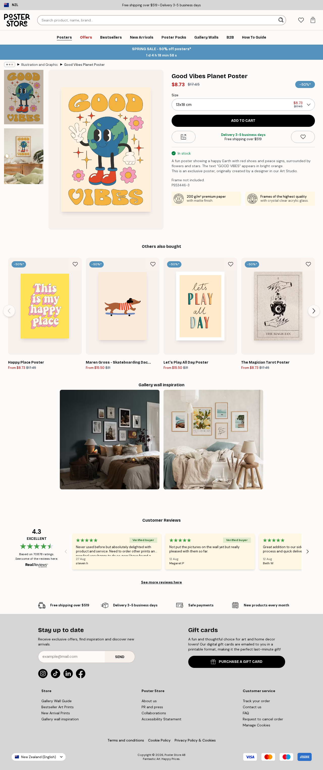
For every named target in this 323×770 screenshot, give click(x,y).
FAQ (246, 713)
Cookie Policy (159, 740)
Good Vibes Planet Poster (84, 65)
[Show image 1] (23, 97)
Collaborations (154, 713)
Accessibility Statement (161, 719)
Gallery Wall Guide (56, 701)
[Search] (281, 20)
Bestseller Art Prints (57, 707)
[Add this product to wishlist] (303, 137)
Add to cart (243, 121)
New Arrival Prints (55, 713)
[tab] (301, 20)
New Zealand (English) (38, 757)
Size (175, 95)
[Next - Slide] (314, 311)
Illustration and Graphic (39, 65)
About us (149, 701)
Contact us (252, 707)
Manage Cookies (256, 725)
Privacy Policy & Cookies (195, 740)
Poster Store (173, 755)
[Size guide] (184, 137)
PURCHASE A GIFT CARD (240, 662)
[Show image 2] (23, 156)
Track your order (256, 701)
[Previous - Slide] (9, 311)
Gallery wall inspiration (60, 719)
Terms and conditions (125, 740)
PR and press (152, 707)
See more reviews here (161, 582)
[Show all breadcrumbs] (9, 64)
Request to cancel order (263, 719)
